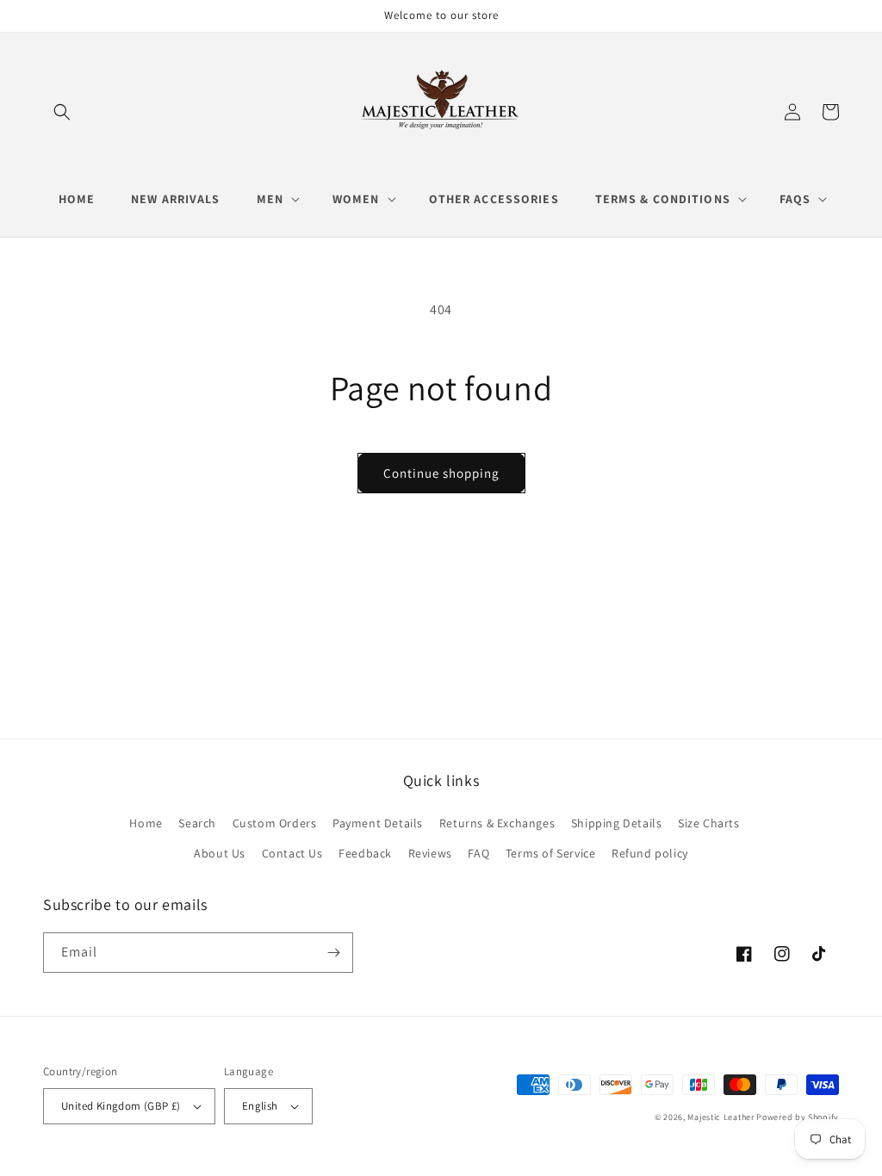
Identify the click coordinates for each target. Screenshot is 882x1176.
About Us (219, 853)
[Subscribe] (333, 952)
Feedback (365, 853)
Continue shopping (441, 473)
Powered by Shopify (797, 1117)
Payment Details (377, 823)
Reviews (430, 853)
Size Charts (709, 823)
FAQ (478, 853)
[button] (62, 112)
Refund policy (650, 853)
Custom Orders (275, 823)
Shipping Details (616, 823)
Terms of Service (551, 853)
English (260, 1106)
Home (145, 823)
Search (197, 823)
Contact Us (292, 853)
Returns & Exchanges (497, 823)
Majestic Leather (720, 1117)
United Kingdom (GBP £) (121, 1106)
